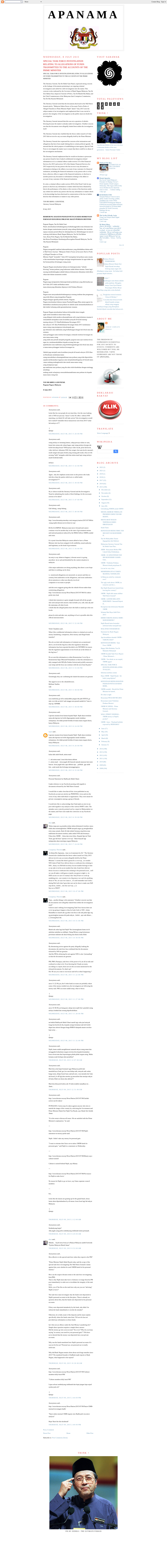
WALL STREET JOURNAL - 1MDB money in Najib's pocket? (110, 716)
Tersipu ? (106, 278)
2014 (101, 749)
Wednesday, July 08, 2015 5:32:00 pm (66, 466)
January (104, 745)
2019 (101, 474)
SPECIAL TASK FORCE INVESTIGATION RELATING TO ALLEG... (111, 667)
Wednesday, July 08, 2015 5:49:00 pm (66, 512)
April (103, 735)
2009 (101, 765)
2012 (101, 755)
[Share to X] (77, 397)
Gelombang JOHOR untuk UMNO (112, 509)
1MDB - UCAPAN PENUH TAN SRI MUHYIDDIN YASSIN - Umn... (111, 557)
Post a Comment (48, 1430)
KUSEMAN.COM (106, 195)
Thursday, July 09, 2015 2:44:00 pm (65, 1398)
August (103, 503)
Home (68, 1433)
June (103, 728)
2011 (101, 758)
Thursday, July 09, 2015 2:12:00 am (65, 1219)
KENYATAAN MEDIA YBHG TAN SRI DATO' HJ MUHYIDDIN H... (112, 533)
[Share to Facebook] (80, 397)
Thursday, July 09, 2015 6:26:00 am (65, 1234)
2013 (101, 752)
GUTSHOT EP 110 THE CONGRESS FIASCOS (115, 166)
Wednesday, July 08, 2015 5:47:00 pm (66, 500)
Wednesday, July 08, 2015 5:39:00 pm (66, 483)
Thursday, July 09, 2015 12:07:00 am (65, 1060)
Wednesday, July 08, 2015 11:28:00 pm (66, 1014)
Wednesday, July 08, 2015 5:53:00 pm (66, 668)
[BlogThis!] (75, 397)
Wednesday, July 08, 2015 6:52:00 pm (66, 770)
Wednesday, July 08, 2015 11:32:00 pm (66, 1040)
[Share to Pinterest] (82, 397)
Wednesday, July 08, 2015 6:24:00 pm (66, 726)
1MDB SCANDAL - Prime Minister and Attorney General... (109, 709)
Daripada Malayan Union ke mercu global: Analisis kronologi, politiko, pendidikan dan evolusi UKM (110, 198)
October (104, 496)
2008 (101, 768)
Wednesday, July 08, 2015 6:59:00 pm (66, 817)
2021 (101, 470)
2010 (101, 762)
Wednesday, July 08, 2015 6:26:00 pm (66, 746)
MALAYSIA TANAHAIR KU (110, 629)
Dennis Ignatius (105, 178)
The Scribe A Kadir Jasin (108, 215)
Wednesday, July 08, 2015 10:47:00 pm (66, 891)
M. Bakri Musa (105, 224)
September (105, 499)
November (105, 493)
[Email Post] (70, 397)
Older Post (89, 1433)
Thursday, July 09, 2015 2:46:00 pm (65, 1425)
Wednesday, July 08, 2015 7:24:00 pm (66, 844)
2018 (101, 477)
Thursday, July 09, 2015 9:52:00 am (65, 1248)
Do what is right (106, 695)
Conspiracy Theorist (55, 850)
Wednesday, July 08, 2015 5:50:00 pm (66, 549)
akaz (50, 823)
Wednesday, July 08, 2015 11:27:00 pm (66, 999)
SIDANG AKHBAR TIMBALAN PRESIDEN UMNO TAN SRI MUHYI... (111, 514)
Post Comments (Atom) (59, 1438)
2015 (101, 487)
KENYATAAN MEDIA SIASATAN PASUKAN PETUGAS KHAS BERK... (112, 684)
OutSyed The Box (106, 163)
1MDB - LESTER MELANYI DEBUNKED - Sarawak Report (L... (112, 601)
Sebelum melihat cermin (109, 673)
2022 (101, 467)
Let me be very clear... (108, 568)
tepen (50, 732)
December (104, 490)
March (103, 738)
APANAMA (83, 14)
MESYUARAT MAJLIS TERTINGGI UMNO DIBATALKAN (108, 522)
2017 (101, 480)
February (104, 741)
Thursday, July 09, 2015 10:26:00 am (65, 1363)
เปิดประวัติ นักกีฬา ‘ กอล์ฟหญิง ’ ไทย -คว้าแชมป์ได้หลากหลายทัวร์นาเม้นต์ (110, 228)
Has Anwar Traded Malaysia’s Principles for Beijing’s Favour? (109, 181)
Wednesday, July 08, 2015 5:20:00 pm (66, 434)
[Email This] (73, 397)
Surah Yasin (105, 528)
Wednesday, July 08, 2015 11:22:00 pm (66, 975)
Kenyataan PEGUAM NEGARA (111, 698)
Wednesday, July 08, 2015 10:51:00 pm (66, 921)
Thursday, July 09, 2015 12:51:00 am (65, 1089)
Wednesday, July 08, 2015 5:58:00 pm (66, 690)
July (103, 506)
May (103, 732)
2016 (101, 484)
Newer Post (46, 1433)
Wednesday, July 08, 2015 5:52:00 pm (66, 623)
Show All (121, 245)
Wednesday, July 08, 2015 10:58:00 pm (66, 938)
